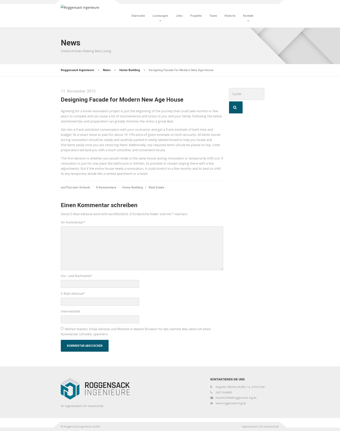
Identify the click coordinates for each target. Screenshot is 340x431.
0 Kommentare (106, 187)
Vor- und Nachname (76, 276)
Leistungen (160, 16)
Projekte (196, 16)
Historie (230, 16)
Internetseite (70, 311)
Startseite (138, 16)
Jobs (179, 16)
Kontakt (248, 16)
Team (213, 16)
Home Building (132, 187)
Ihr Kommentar (73, 222)
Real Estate (156, 187)
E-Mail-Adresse (73, 293)
